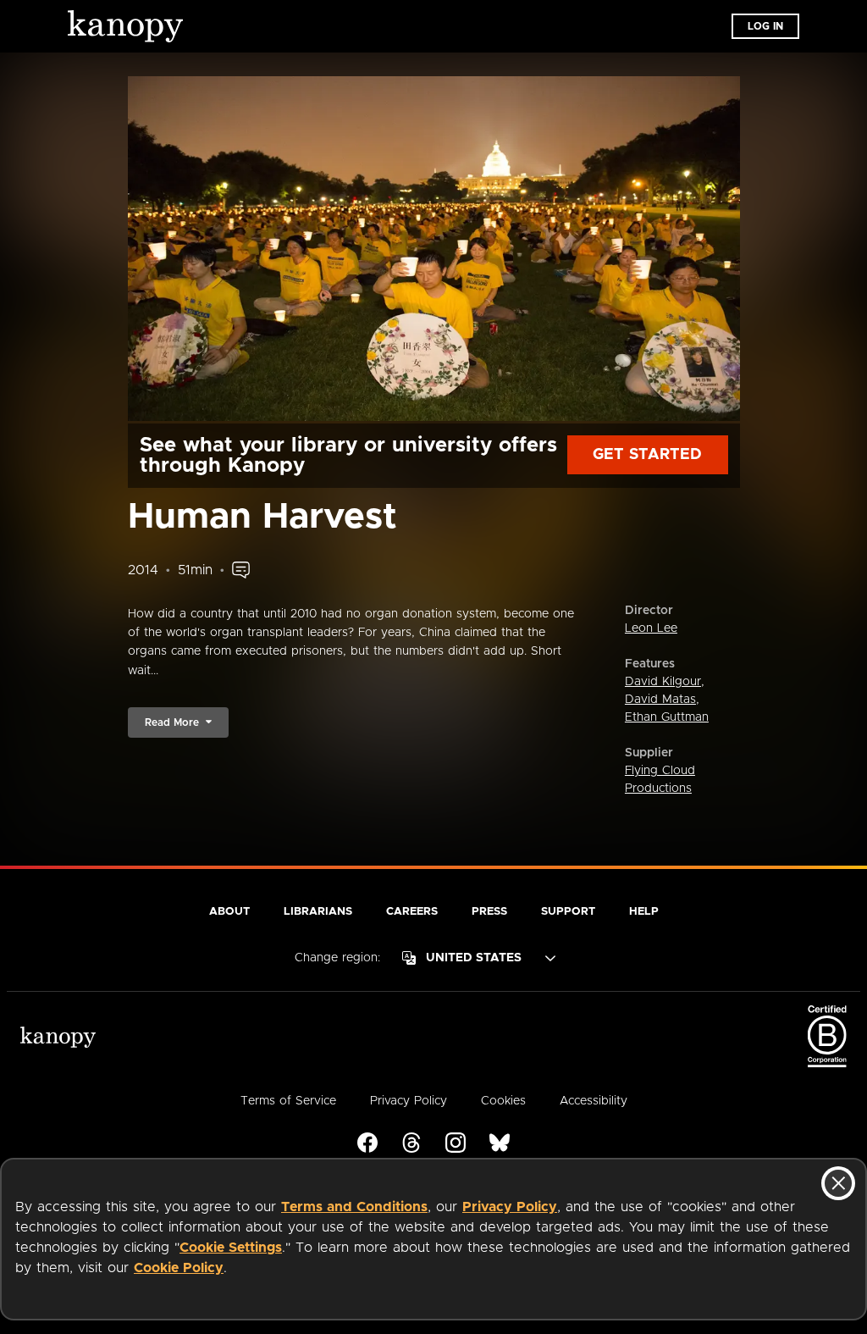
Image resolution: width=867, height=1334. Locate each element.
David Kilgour (663, 682)
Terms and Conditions (354, 1207)
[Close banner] (838, 1183)
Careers (412, 911)
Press (489, 911)
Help (644, 911)
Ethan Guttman (667, 717)
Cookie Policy (179, 1268)
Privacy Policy (509, 1207)
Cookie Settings (230, 1247)
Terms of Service (288, 1101)
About (229, 911)
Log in (765, 26)
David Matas (660, 700)
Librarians (318, 911)
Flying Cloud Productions (660, 779)
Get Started (647, 454)
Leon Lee (651, 628)
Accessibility (593, 1101)
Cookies (503, 1101)
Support (568, 911)
